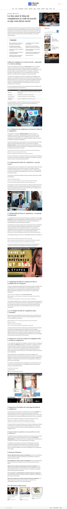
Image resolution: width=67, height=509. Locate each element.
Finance (33, 498)
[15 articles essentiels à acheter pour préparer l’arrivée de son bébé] (25, 490)
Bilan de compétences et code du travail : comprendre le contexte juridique (16, 44)
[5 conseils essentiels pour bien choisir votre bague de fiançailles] (13, 490)
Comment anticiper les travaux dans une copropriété (55, 48)
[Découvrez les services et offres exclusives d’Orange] (47, 39)
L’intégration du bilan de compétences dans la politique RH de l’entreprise (15, 56)
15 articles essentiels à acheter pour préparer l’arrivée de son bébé (25, 496)
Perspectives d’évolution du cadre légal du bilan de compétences (33, 50)
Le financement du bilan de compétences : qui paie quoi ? (16, 50)
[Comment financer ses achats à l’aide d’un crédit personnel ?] (37, 490)
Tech (52, 37)
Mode (9, 499)
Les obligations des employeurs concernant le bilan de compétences (15, 47)
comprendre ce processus (11, 35)
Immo (53, 45)
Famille (21, 499)
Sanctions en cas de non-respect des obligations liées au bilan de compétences (33, 47)
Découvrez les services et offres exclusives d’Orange (55, 40)
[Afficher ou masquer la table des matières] (28, 40)
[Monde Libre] (33, 4)
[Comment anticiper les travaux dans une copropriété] (47, 47)
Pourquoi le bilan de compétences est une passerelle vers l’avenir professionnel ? (33, 53)
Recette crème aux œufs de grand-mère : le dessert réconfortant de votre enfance (51, 59)
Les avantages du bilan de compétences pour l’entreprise (32, 44)
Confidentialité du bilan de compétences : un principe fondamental (16, 53)
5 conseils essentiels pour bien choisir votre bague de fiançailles (13, 496)
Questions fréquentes (29, 55)
